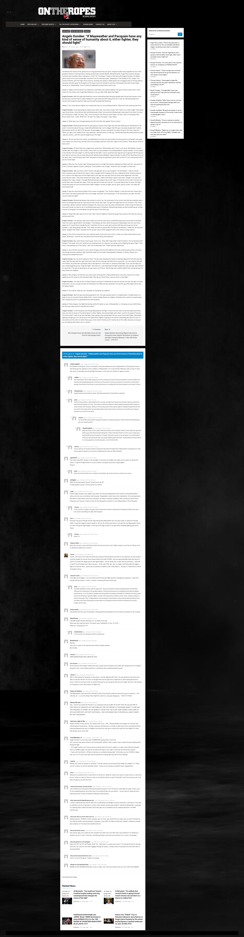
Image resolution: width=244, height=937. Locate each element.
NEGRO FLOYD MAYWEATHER (79, 864)
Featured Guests (48, 24)
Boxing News (88, 24)
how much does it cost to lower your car (82, 816)
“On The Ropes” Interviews (69, 24)
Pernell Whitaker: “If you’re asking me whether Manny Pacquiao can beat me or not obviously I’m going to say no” (166, 122)
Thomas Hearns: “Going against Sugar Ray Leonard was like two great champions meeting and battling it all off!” (165, 83)
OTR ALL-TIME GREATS (77, 31)
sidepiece (87, 31)
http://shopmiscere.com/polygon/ (80, 842)
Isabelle (72, 761)
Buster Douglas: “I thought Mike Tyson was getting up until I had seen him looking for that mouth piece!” (165, 93)
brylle (72, 491)
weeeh (72, 554)
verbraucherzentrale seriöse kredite (81, 786)
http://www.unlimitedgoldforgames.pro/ (82, 800)
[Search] (180, 34)
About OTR (111, 24)
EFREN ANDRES (75, 364)
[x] (10, 12)
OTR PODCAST (32, 24)
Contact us (100, 24)
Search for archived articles (159, 31)
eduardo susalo (75, 575)
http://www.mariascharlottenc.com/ (81, 856)
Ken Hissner (74, 663)
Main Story (66, 31)
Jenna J (66, 47)
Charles (80, 417)
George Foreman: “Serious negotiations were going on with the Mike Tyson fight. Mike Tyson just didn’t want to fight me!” (165, 55)
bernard (72, 654)
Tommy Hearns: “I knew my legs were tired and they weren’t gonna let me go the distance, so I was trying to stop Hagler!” (165, 73)
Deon (71, 772)
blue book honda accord (77, 830)
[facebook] (8, 12)
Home (22, 24)
